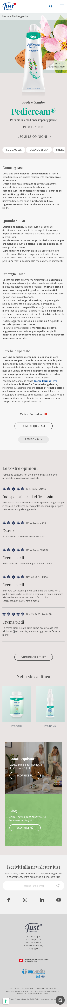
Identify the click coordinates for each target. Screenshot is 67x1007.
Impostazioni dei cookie (49, 999)
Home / (6, 16)
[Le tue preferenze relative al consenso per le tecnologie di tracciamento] (6, 1001)
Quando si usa (38, 149)
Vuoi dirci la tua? (33, 657)
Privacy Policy (14, 999)
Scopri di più (25, 775)
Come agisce (14, 149)
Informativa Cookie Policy (30, 999)
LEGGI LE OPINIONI (33, 136)
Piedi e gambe (20, 16)
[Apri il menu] (62, 5)
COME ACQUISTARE (34, 426)
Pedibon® (32, 439)
